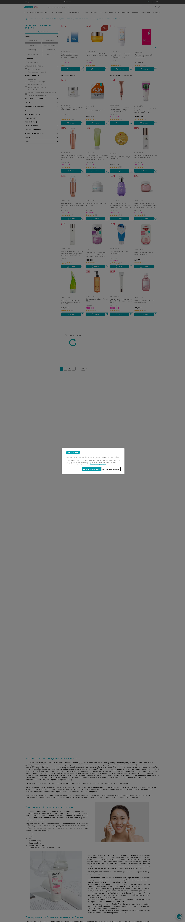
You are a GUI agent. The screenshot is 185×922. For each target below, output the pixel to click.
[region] (93, 461)
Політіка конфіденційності (98, 464)
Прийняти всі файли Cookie (91, 469)
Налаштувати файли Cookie (110, 469)
